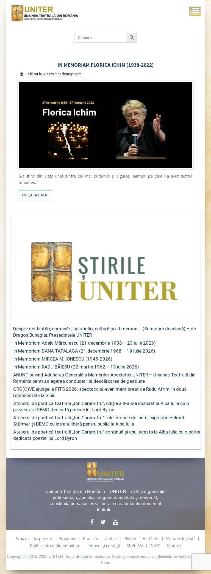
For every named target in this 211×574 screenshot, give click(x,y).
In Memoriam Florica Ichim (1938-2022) (105, 64)
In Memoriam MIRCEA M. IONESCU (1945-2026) (62, 359)
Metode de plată (181, 538)
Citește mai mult (35, 195)
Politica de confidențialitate (55, 545)
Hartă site (151, 538)
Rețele (130, 538)
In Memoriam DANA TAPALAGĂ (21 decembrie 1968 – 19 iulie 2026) (84, 351)
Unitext (111, 538)
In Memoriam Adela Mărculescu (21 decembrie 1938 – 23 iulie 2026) (84, 343)
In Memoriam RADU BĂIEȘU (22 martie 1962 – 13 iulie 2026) (76, 367)
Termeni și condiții (103, 545)
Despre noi (42, 538)
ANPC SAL (135, 545)
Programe (67, 538)
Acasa (21, 538)
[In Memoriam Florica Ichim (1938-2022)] (105, 168)
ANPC (155, 545)
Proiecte (90, 538)
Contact (174, 545)
